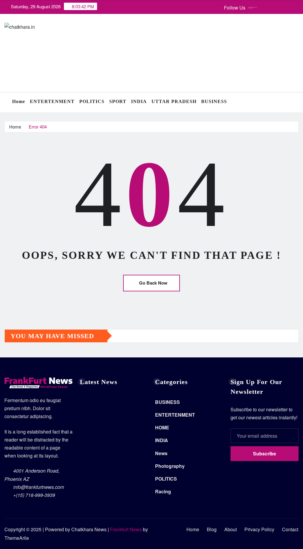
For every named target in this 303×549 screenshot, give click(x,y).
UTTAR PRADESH (174, 101)
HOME (162, 427)
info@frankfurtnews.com (38, 487)
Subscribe (264, 453)
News (161, 453)
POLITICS (91, 101)
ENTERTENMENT (52, 101)
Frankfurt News (126, 529)
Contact (290, 529)
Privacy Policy (259, 529)
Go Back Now (153, 283)
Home (18, 101)
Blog (212, 529)
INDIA (139, 101)
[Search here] (297, 102)
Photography (170, 466)
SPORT (117, 101)
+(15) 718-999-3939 (34, 495)
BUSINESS (214, 101)
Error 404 (38, 126)
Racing (163, 491)
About (230, 529)
